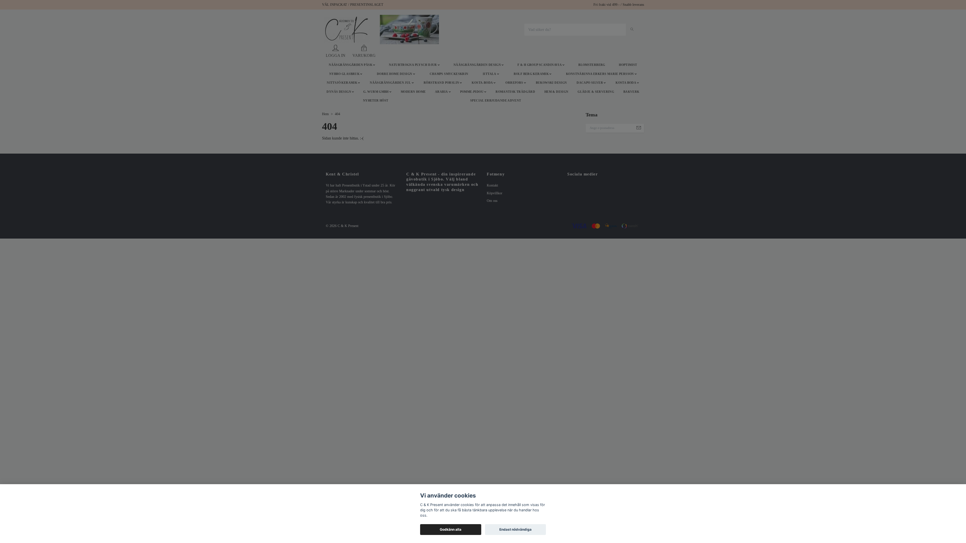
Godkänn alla (450, 529)
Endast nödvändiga (515, 529)
